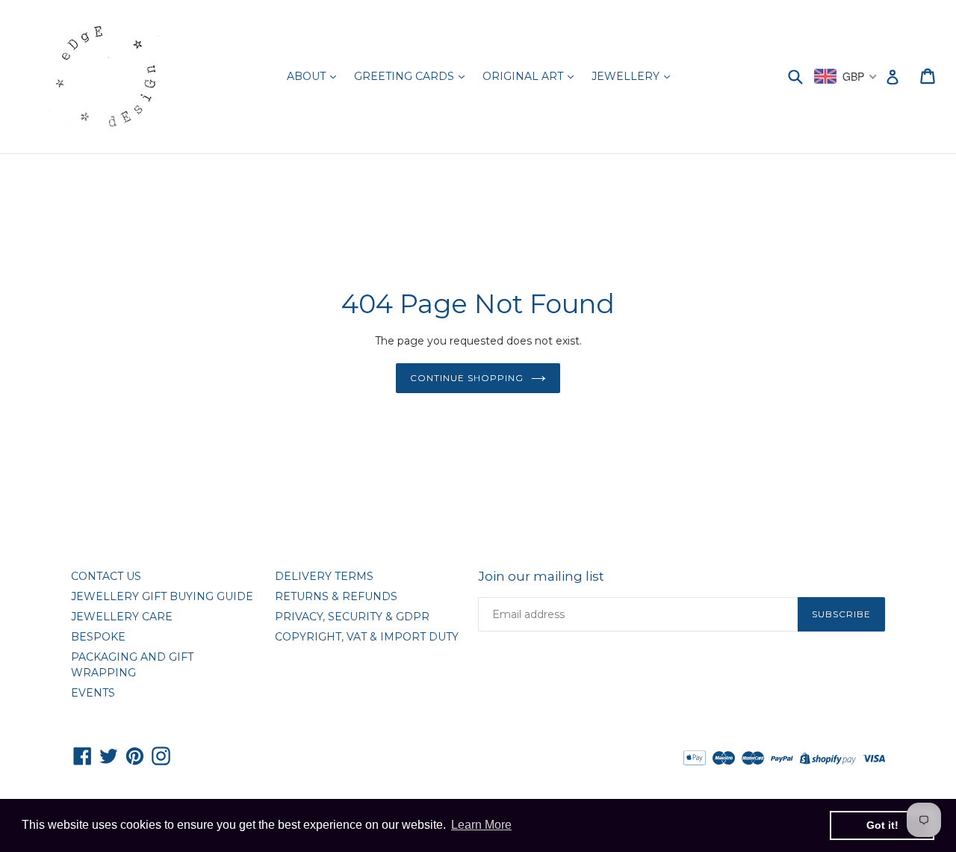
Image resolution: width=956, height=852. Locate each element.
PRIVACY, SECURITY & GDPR (352, 616)
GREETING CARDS (405, 76)
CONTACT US (106, 576)
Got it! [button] (882, 825)
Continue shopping (466, 377)
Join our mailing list (541, 576)
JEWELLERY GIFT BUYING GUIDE (162, 596)
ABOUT (308, 76)
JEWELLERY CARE (122, 616)
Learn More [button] (481, 824)
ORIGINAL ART (524, 76)
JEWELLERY (627, 76)
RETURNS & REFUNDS (336, 596)
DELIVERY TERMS (324, 576)
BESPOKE (98, 636)
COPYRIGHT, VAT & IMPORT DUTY (367, 636)
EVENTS (93, 693)
